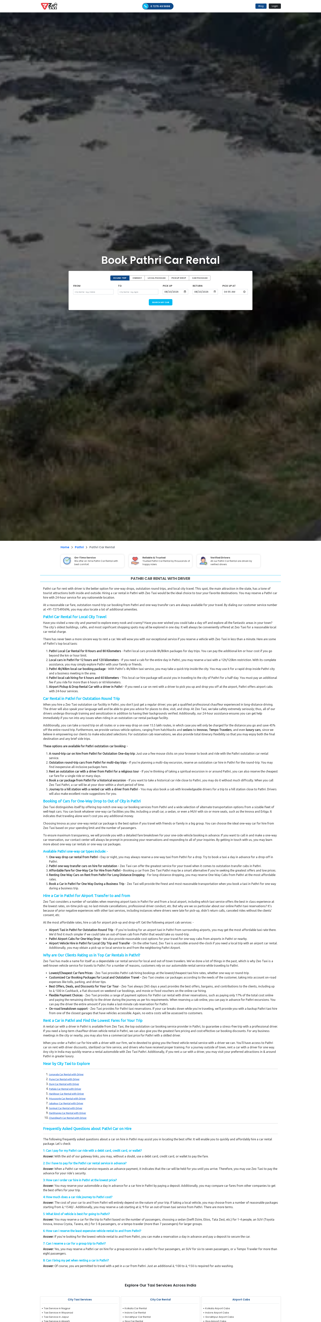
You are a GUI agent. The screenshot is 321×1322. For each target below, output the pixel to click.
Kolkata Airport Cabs (217, 1308)
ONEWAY (137, 277)
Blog (261, 6)
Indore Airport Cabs (217, 1312)
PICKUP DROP (178, 277)
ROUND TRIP (119, 277)
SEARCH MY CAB (160, 302)
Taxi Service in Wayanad (58, 1312)
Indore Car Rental (135, 1312)
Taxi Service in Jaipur (56, 1316)
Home (65, 547)
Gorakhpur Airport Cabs (219, 1316)
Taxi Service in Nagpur (57, 1308)
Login (275, 6)
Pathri (79, 547)
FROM (76, 285)
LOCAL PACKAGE (157, 277)
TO (120, 285)
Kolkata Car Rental (136, 1308)
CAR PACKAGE (199, 277)
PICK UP (167, 285)
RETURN (197, 285)
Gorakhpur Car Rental (138, 1316)
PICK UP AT (229, 285)
